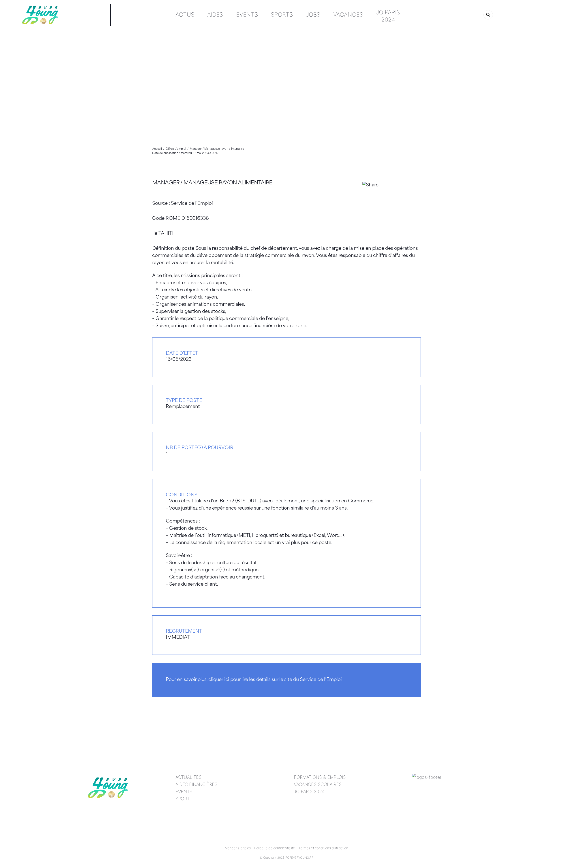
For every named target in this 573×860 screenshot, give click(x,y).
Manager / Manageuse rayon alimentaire (212, 183)
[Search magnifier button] (488, 14)
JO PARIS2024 (388, 16)
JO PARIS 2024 (309, 791)
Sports (282, 14)
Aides (215, 14)
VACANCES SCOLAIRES (318, 784)
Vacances (348, 14)
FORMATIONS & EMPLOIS (320, 777)
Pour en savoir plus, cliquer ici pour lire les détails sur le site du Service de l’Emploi (254, 680)
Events (247, 14)
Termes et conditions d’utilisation (323, 848)
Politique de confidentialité (274, 848)
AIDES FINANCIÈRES (196, 784)
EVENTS (183, 791)
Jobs (313, 14)
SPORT (182, 798)
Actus (185, 14)
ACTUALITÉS (188, 777)
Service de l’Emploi (192, 203)
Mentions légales (238, 848)
